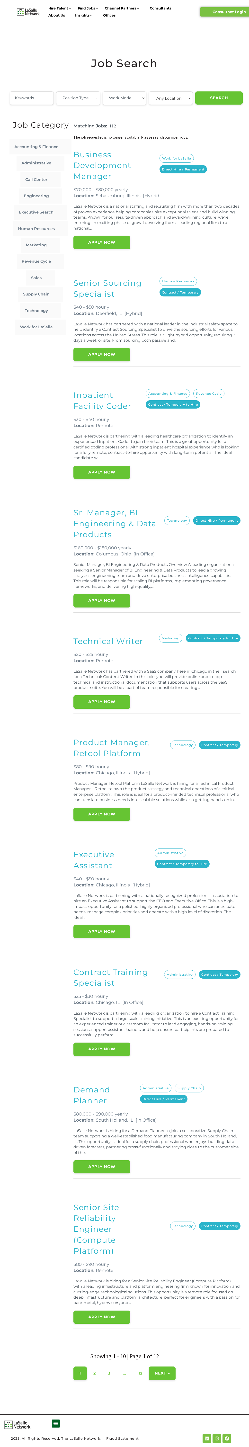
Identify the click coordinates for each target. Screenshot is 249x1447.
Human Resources (36, 228)
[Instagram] (217, 1438)
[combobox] (78, 98)
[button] (56, 1424)
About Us (56, 15)
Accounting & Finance (36, 146)
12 (140, 1373)
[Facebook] (226, 1438)
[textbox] (89, 98)
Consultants (160, 8)
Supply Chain (36, 294)
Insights (82, 15)
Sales (36, 278)
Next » (162, 1373)
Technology (36, 310)
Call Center (36, 179)
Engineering (36, 196)
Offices (109, 15)
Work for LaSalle (36, 327)
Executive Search (36, 212)
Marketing (36, 245)
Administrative (36, 163)
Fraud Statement (122, 1438)
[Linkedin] (207, 1438)
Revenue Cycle (36, 261)
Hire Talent (58, 8)
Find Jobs (86, 8)
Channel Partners (120, 8)
